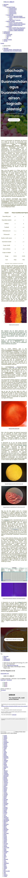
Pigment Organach (10, 21)
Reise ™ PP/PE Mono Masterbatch (17, 27)
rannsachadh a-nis (5, 673)
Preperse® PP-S (13, 9)
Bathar (4, 5)
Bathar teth (3, 680)
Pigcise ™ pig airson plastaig (15, 22)
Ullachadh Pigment (10, 7)
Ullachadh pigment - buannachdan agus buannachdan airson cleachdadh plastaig (12, 50)
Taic (7, 38)
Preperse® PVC (13, 13)
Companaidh (9, 34)
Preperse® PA (12, 11)
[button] (14, 119)
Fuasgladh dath (9, 14)
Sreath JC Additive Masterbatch (16, 30)
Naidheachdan (6, 31)
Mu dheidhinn (6, 33)
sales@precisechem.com (12, 665)
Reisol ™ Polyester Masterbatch (16, 29)
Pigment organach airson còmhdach (17, 24)
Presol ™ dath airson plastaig (15, 16)
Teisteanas (8, 35)
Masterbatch (9, 26)
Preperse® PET (12, 12)
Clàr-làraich (9, 680)
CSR (7, 37)
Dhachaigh (5, 4)
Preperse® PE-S (13, 8)
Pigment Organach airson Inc (15, 25)
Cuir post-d (3, 690)
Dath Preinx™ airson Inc (15, 20)
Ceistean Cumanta (7, 39)
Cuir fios (5, 40)
